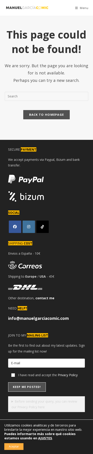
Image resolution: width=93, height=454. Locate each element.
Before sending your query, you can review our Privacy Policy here (44, 404)
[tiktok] (42, 227)
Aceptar (14, 446)
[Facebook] (15, 227)
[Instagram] (29, 227)
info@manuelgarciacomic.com (38, 318)
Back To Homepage (46, 115)
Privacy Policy (68, 375)
